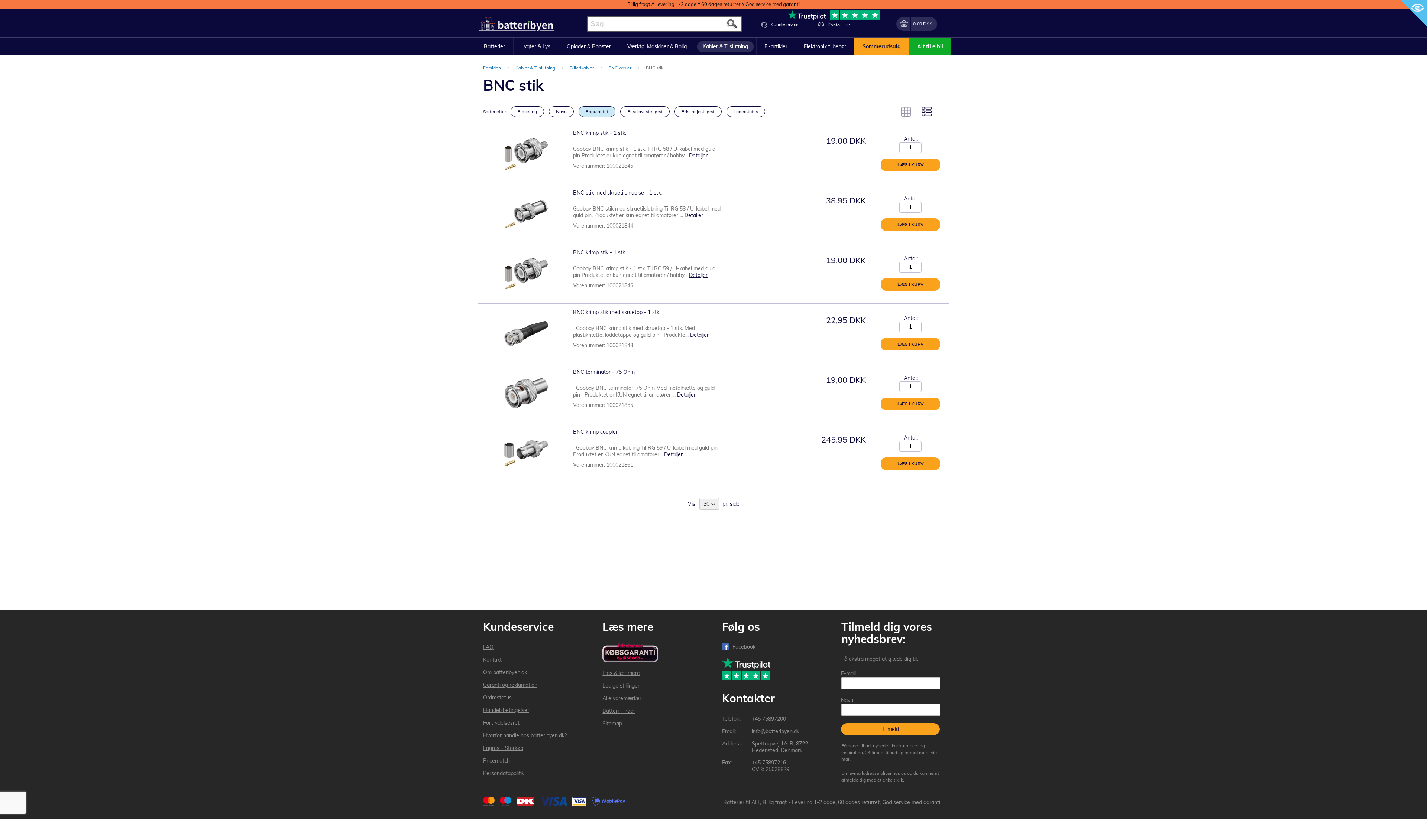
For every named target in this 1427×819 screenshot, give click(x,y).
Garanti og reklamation (510, 685)
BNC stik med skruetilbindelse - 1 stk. (617, 192)
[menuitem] (494, 47)
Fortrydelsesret (501, 723)
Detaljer (698, 155)
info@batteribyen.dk (775, 731)
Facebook (743, 646)
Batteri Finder (618, 711)
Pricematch (496, 760)
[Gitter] (906, 112)
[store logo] (516, 24)
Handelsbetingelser (506, 710)
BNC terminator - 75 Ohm (604, 372)
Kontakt (492, 659)
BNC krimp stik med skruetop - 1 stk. (616, 312)
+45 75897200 (769, 718)
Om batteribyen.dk (505, 672)
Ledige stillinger (621, 685)
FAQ (488, 647)
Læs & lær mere (621, 673)
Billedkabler (582, 68)
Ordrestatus (497, 697)
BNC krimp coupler (595, 431)
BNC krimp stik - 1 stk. (599, 133)
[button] (848, 24)
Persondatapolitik (503, 773)
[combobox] (664, 24)
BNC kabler (620, 68)
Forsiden (492, 68)
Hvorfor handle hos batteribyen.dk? (525, 735)
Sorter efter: (495, 111)
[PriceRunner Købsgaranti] (630, 653)
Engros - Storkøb (503, 748)
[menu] (713, 47)
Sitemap (612, 723)
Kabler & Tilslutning (535, 68)
